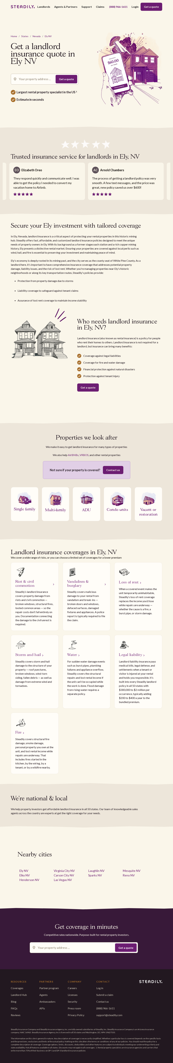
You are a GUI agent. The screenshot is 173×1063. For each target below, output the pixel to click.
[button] (43, 7)
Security (72, 1001)
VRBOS (84, 455)
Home (14, 36)
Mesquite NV (131, 871)
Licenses (73, 994)
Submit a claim (104, 994)
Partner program (49, 988)
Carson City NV (64, 875)
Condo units (117, 509)
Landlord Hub (19, 994)
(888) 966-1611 (118, 6)
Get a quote (151, 6)
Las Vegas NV (63, 880)
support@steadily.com (109, 1015)
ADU (86, 509)
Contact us (113, 470)
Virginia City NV (64, 871)
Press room (74, 1008)
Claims (100, 6)
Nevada (37, 36)
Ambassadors (47, 1001)
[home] (23, 6)
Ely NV (48, 36)
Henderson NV (29, 880)
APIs (42, 1008)
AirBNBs (73, 455)
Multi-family (55, 509)
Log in (99, 988)
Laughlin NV (96, 871)
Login (135, 6)
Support (86, 6)
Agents (43, 994)
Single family (24, 508)
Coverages (17, 988)
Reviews (15, 1015)
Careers (72, 988)
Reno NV (129, 875)
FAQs (14, 1008)
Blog (13, 1001)
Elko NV (24, 875)
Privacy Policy (76, 1015)
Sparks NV (95, 875)
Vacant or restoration (148, 511)
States (24, 36)
